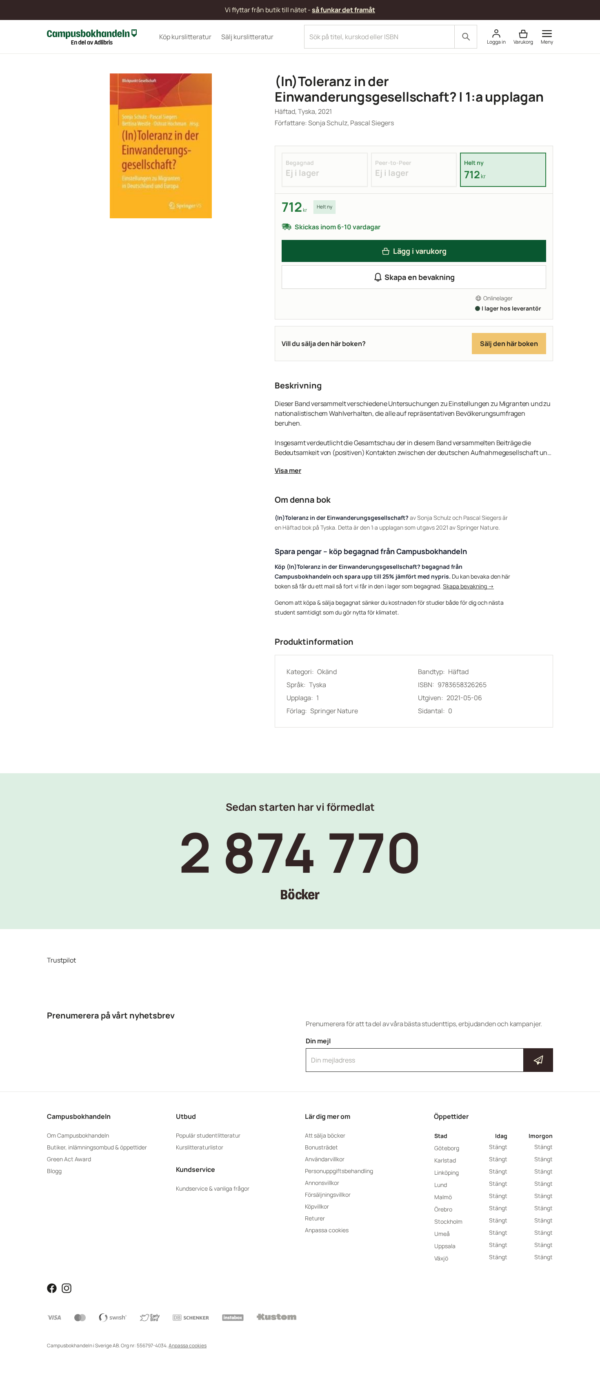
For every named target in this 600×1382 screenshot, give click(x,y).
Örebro (443, 1209)
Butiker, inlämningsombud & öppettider (97, 1147)
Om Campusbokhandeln (78, 1135)
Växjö (441, 1258)
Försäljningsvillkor (328, 1194)
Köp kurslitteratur (185, 36)
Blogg (54, 1171)
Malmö (443, 1197)
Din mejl (429, 1053)
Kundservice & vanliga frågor (212, 1188)
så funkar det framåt (343, 9)
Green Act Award (69, 1159)
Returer (315, 1218)
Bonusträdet (321, 1147)
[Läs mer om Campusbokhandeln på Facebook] (52, 1287)
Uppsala (445, 1246)
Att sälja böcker (325, 1135)
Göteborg (446, 1148)
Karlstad (445, 1160)
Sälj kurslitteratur (247, 36)
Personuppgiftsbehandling (339, 1171)
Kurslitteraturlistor (199, 1147)
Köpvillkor (317, 1206)
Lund (440, 1185)
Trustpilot (61, 960)
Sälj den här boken (509, 343)
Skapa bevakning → (468, 586)
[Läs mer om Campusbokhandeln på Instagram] (66, 1287)
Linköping (446, 1172)
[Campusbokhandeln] (92, 35)
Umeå (442, 1234)
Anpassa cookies (327, 1230)
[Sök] (465, 37)
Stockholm (448, 1221)
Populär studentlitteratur (208, 1135)
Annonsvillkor (322, 1183)
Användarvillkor (324, 1159)
